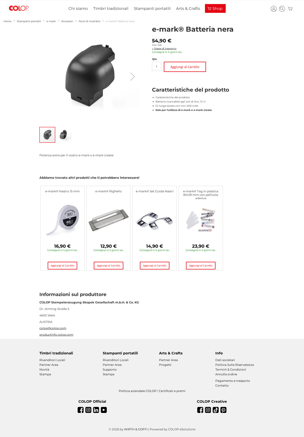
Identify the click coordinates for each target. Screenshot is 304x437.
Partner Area (48, 365)
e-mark (51, 21)
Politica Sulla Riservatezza (234, 365)
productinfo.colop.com (56, 334)
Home (7, 21)
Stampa (45, 374)
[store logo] (19, 8)
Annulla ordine (226, 374)
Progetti (165, 365)
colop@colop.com (52, 328)
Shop (218, 8)
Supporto (110, 369)
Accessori (67, 21)
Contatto (222, 385)
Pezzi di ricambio (89, 21)
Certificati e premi (172, 391)
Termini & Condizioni (230, 369)
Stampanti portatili (152, 8)
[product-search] (282, 8)
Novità (44, 369)
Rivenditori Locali (52, 360)
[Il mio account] (273, 9)
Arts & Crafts (188, 8)
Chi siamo (78, 8)
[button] (133, 76)
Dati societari (225, 360)
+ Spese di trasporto (164, 48)
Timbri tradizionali (110, 8)
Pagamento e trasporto (232, 381)
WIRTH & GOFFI (135, 429)
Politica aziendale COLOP (138, 391)
